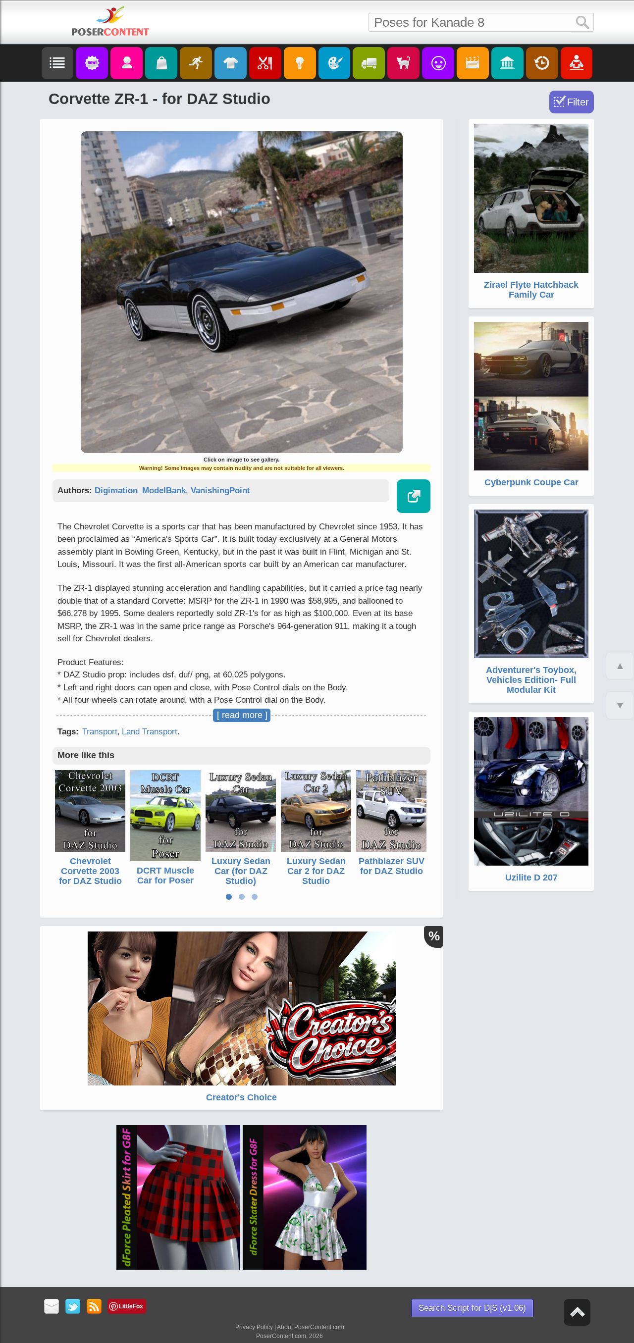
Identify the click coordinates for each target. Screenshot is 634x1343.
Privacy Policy (254, 1327)
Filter (578, 102)
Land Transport (149, 731)
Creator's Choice (241, 1097)
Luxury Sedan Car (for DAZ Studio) (240, 871)
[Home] (110, 21)
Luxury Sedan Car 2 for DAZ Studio (316, 871)
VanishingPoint (220, 490)
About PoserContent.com (310, 1327)
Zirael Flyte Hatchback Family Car (531, 290)
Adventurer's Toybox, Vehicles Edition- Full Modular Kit (531, 680)
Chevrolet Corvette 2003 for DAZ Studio (90, 871)
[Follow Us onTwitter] (73, 1307)
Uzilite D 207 (531, 877)
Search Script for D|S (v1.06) (472, 1308)
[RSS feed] (94, 1307)
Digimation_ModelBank (140, 490)
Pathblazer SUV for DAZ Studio (391, 866)
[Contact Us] (52, 1307)
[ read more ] (242, 715)
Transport (99, 731)
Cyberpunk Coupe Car (531, 482)
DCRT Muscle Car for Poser (165, 875)
